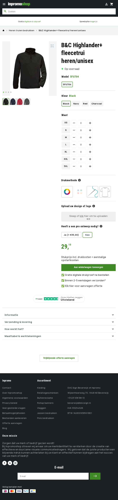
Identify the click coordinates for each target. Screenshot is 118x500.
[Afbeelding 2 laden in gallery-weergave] (12, 101)
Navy (76, 103)
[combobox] (59, 11)
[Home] (3, 30)
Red (85, 103)
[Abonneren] (95, 476)
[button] (4, 4)
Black (66, 103)
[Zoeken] (5, 11)
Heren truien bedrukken (21, 30)
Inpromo (6, 380)
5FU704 (67, 84)
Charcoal (97, 103)
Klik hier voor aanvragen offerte (83, 285)
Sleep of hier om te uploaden (88, 215)
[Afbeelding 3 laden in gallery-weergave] (19, 101)
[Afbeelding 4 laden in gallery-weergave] (26, 101)
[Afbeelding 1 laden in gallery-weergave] (5, 101)
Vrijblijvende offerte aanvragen (59, 358)
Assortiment (44, 380)
